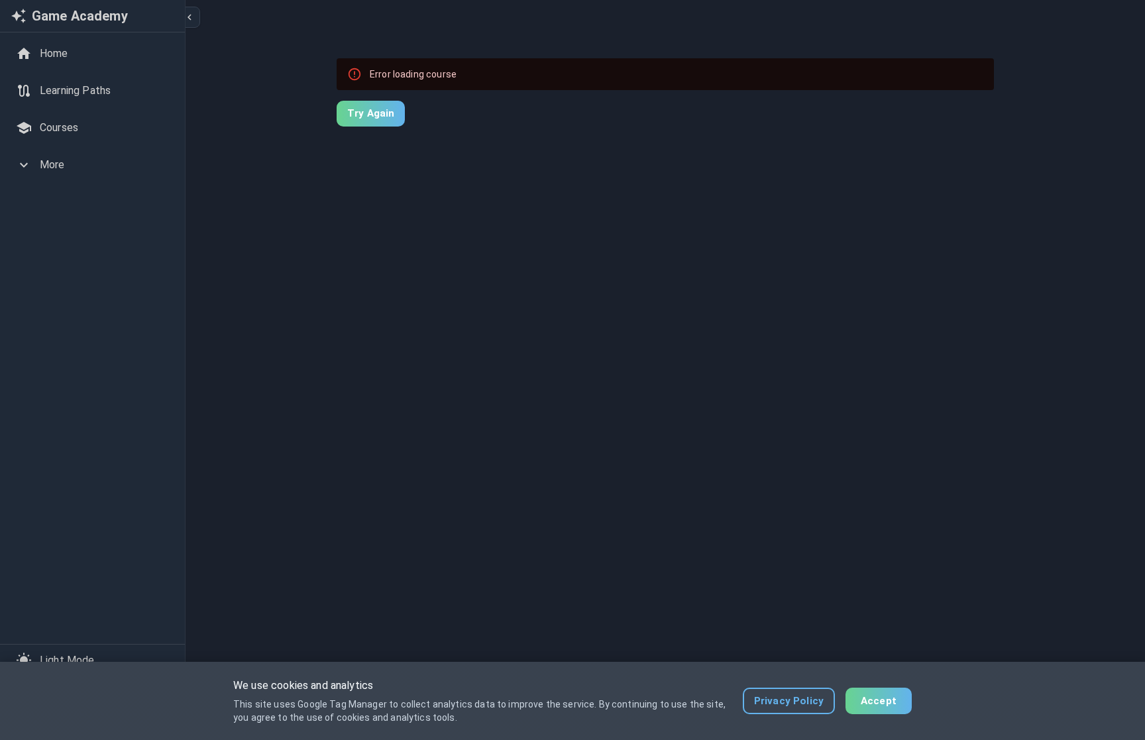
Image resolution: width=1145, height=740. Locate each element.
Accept (879, 701)
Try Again (370, 113)
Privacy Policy (789, 701)
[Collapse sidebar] (189, 17)
